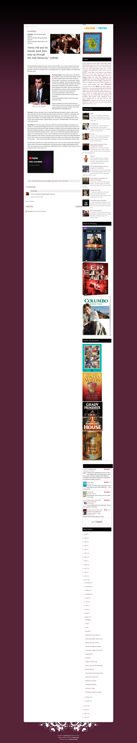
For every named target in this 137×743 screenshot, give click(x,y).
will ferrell (88, 103)
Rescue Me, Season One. (91, 677)
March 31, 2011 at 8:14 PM (37, 197)
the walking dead (91, 102)
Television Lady (66, 735)
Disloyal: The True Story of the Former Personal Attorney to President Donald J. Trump (94, 511)
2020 (85, 557)
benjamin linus (107, 80)
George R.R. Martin (87, 68)
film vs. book (91, 86)
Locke (105, 72)
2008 (85, 713)
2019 (85, 561)
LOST (84, 72)
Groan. (87, 627)
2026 (85, 534)
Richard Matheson (86, 75)
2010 (85, 706)
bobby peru (85, 82)
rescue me (89, 93)
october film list (90, 91)
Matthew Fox (85, 73)
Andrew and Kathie (73, 739)
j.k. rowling (90, 88)
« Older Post (79, 206)
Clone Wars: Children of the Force (93, 650)
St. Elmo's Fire (107, 75)
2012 (85, 576)
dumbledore (85, 86)
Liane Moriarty (91, 470)
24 (83, 63)
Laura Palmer (91, 72)
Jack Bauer (85, 70)
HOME (84, 24)
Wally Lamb (90, 484)
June (86, 605)
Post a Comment (30, 201)
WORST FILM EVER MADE (90, 80)
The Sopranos (103, 77)
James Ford (101, 70)
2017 (85, 568)
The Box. (92, 134)
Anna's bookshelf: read (98, 466)
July (86, 601)
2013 (85, 572)
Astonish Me (90, 492)
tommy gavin (98, 102)
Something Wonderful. (91, 684)
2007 (85, 717)
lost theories (95, 90)
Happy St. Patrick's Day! (91, 661)
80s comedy (87, 63)
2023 (85, 545)
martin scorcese (58, 181)
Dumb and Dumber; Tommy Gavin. (94, 639)
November (88, 586)
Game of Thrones (98, 66)
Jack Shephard (93, 70)
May (86, 609)
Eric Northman (90, 66)
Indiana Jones (103, 68)
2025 (85, 538)
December (88, 582)
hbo (101, 86)
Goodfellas (31, 31)
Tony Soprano (101, 79)
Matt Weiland (91, 503)
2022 (85, 549)
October (87, 590)
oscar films (97, 91)
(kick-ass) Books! (89, 669)
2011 (85, 580)
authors (100, 80)
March (87, 617)
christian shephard (104, 82)
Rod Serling (94, 75)
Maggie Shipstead (92, 493)
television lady (101, 100)
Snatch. (92, 113)
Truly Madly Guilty (91, 469)
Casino (87, 623)
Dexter (84, 66)
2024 (85, 542)
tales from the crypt (105, 98)
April (86, 613)
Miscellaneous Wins (95, 190)
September (88, 594)
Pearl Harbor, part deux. (96, 210)
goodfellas (48, 181)
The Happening (94, 124)
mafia (53, 181)
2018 (85, 564)
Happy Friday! (88, 654)
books (90, 82)
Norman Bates (93, 73)
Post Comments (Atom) (40, 211)
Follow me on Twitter (101, 28)
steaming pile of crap (93, 98)
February (87, 697)
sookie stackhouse (102, 96)
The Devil (95, 77)
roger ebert (90, 94)
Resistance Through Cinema (104, 73)
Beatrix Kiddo (93, 65)
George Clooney (107, 66)
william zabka (93, 103)
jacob (94, 88)
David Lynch (108, 65)
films (45, 181)
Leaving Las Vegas (90, 688)
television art (94, 100)
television (86, 100)
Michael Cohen (91, 514)
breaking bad (96, 82)
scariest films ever (98, 95)
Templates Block (75, 737)
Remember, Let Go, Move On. (92, 635)
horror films (106, 86)
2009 (85, 709)
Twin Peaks (108, 79)
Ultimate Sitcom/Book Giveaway (93, 646)
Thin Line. (92, 156)
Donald (32, 191)
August (87, 598)
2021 (85, 553)
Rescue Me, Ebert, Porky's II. (92, 642)
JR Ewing (109, 68)
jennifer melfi (104, 88)
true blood (104, 102)
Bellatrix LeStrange (100, 65)
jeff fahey (98, 88)
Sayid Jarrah (100, 75)
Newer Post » (29, 206)
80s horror (93, 63)
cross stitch (100, 84)
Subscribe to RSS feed (89, 28)
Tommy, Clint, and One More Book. (94, 665)
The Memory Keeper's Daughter (98, 200)
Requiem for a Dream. (90, 680)
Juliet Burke (108, 70)
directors (41, 181)
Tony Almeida (94, 79)
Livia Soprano (99, 72)
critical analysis (35, 181)
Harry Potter (96, 68)
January (87, 701)
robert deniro (65, 181)
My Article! (87, 631)
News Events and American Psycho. (94, 673)
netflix (83, 91)
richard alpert (96, 93)
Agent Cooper (100, 63)
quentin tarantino (104, 91)
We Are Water (90, 482)
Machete (109, 72)
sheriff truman (92, 96)
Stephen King (86, 77)
